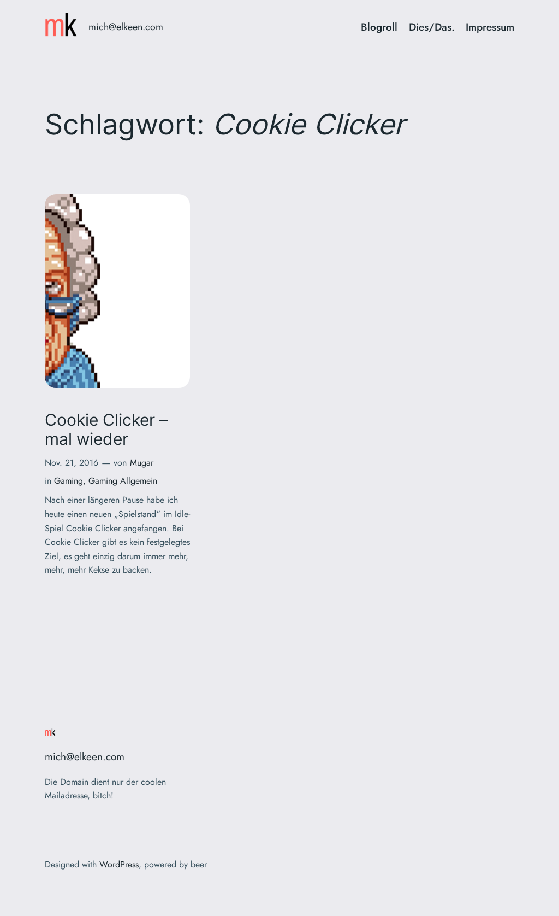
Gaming (68, 480)
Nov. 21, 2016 (71, 462)
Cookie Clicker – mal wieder (106, 429)
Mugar (141, 462)
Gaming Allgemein (122, 480)
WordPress (119, 864)
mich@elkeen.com (125, 27)
